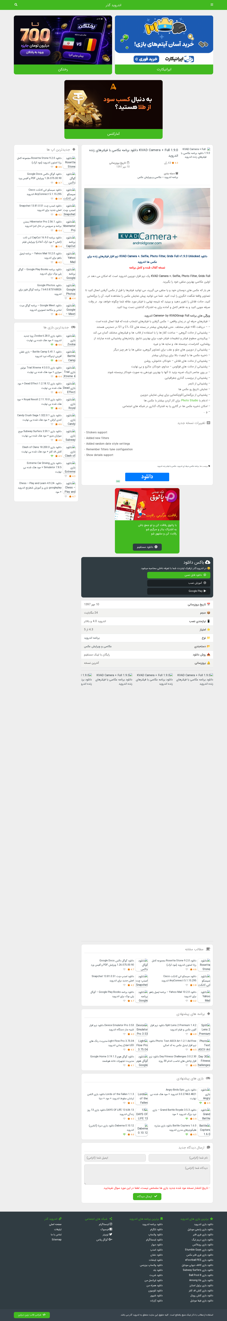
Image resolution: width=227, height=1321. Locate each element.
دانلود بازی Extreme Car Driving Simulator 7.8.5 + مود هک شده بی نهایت (42, 467)
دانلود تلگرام (156, 1230)
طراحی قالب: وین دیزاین (29, 1315)
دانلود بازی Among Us (201, 1280)
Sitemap (57, 1240)
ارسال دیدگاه (145, 1196)
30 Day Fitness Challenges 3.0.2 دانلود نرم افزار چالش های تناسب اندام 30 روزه (172, 1059)
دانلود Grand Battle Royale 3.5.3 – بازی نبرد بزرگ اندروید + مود (174, 1112)
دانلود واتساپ (155, 1235)
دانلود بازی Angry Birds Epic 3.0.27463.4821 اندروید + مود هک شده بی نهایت (173, 1094)
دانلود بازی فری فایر (203, 1235)
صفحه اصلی (55, 1224)
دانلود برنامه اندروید (152, 1224)
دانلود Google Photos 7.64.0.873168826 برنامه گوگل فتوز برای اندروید (40, 289)
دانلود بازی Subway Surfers (198, 1270)
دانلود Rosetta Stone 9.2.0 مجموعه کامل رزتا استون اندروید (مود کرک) (174, 963)
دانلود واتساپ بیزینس (151, 1265)
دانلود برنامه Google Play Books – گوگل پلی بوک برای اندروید (112, 994)
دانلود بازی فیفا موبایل (201, 1301)
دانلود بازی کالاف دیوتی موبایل (197, 1265)
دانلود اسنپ (156, 1250)
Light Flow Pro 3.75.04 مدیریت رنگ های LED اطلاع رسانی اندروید (111, 1043)
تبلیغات (58, 1230)
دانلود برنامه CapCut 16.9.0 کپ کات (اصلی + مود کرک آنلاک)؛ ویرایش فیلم (42, 240)
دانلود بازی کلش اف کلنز (201, 1291)
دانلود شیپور (156, 1296)
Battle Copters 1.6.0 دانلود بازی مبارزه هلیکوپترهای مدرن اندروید (175, 1128)
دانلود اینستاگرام (154, 1240)
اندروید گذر (113, 5)
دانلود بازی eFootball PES (199, 1260)
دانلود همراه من (154, 1286)
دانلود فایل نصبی (194, 575)
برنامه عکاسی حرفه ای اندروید (188, 466)
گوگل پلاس (102, 1240)
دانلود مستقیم (145, 547)
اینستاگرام (104, 1224)
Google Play (196, 591)
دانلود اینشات (156, 1260)
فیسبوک (105, 1230)
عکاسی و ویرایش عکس (149, 177)
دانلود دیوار (157, 1245)
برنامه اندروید (171, 177)
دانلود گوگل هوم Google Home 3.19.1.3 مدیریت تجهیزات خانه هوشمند (112, 1059)
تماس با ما (56, 1235)
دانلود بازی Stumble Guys (199, 1250)
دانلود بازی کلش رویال (201, 1296)
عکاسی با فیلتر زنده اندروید (166, 466)
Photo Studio (189, 400)
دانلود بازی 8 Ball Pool (201, 1275)
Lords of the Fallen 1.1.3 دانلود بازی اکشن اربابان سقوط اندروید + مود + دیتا (110, 1096)
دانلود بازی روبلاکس (202, 1245)
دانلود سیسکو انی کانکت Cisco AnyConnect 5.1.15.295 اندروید (178, 978)
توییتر (106, 1235)
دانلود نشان (156, 1255)
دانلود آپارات (156, 1301)
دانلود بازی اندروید (203, 1224)
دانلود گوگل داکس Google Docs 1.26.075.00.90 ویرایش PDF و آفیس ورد (112, 963)
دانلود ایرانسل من (154, 1280)
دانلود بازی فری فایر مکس (199, 1255)
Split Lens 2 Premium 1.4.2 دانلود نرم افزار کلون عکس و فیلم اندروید (173, 1027)
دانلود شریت (156, 1275)
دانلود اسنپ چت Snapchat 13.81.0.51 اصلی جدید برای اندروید (113, 978)
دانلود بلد (158, 1270)
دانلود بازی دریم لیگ (202, 1240)
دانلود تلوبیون (155, 1291)
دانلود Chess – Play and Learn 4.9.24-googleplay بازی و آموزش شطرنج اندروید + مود (40, 487)
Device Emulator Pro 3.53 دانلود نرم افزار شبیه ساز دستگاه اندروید (111, 1027)
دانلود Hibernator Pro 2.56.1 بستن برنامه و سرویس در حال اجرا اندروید (42, 224)
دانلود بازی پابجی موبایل (200, 1230)
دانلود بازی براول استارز (201, 1286)
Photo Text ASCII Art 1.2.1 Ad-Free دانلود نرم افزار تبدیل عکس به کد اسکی (172, 1043)
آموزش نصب (195, 583)
